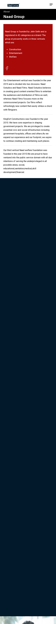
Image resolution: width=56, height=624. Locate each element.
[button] (51, 4)
